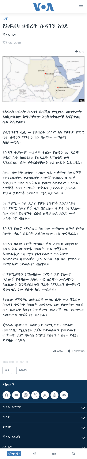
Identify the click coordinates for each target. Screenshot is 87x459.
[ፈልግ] (73, 453)
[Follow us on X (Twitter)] (35, 395)
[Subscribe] (64, 395)
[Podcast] (54, 395)
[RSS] (45, 395)
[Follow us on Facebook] (7, 395)
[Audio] (34, 453)
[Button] (79, 51)
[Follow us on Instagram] (26, 395)
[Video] (54, 453)
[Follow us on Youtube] (16, 395)
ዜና (5, 18)
